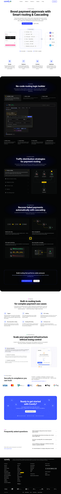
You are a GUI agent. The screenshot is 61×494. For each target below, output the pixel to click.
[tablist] (30, 98)
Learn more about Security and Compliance (38, 381)
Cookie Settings (40, 492)
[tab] (12, 98)
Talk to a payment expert (8, 448)
